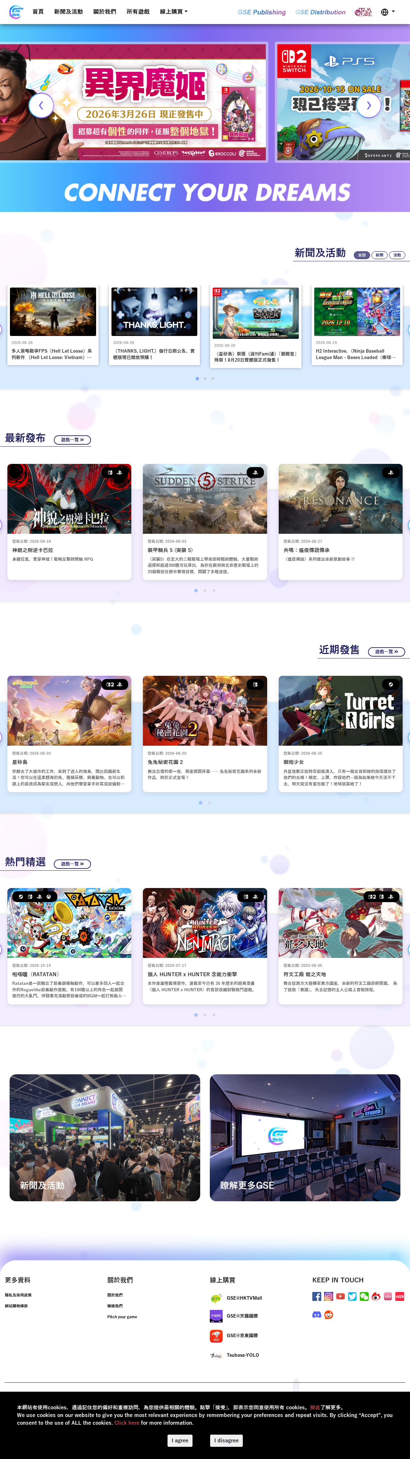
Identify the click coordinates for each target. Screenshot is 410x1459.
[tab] (197, 378)
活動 (397, 255)
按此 (315, 1408)
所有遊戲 (138, 12)
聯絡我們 (115, 1306)
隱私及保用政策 (18, 1295)
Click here (126, 1423)
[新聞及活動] (105, 1137)
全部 (362, 255)
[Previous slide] (41, 105)
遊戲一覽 (70, 440)
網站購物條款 (16, 1306)
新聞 (379, 255)
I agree (180, 1441)
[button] (388, 12)
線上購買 (171, 12)
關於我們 (104, 12)
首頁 (38, 12)
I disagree (226, 1441)
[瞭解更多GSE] (305, 1137)
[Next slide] (368, 105)
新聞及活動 (68, 12)
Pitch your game (122, 1317)
